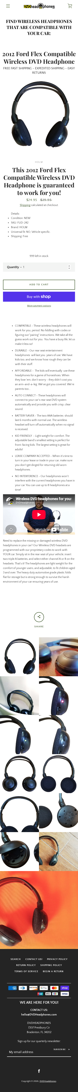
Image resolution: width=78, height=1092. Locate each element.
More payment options (39, 305)
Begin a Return (53, 971)
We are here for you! (39, 1003)
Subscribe (60, 1049)
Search (16, 959)
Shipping (25, 205)
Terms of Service (26, 971)
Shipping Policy (51, 965)
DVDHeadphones (48, 1081)
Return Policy (26, 965)
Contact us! (33, 959)
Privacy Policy (57, 959)
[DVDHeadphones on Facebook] (39, 1071)
